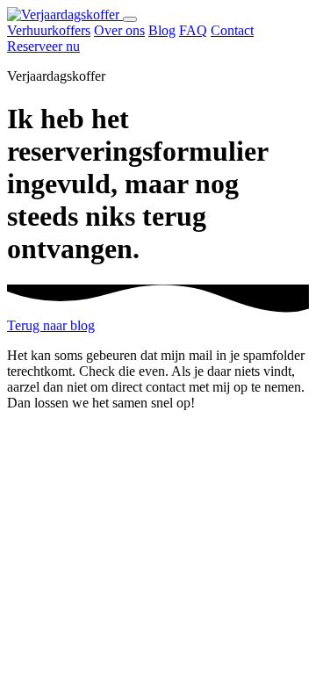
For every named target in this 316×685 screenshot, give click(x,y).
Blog (162, 30)
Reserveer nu (43, 46)
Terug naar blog (51, 325)
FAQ (193, 30)
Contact (232, 30)
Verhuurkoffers (48, 30)
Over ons (119, 30)
